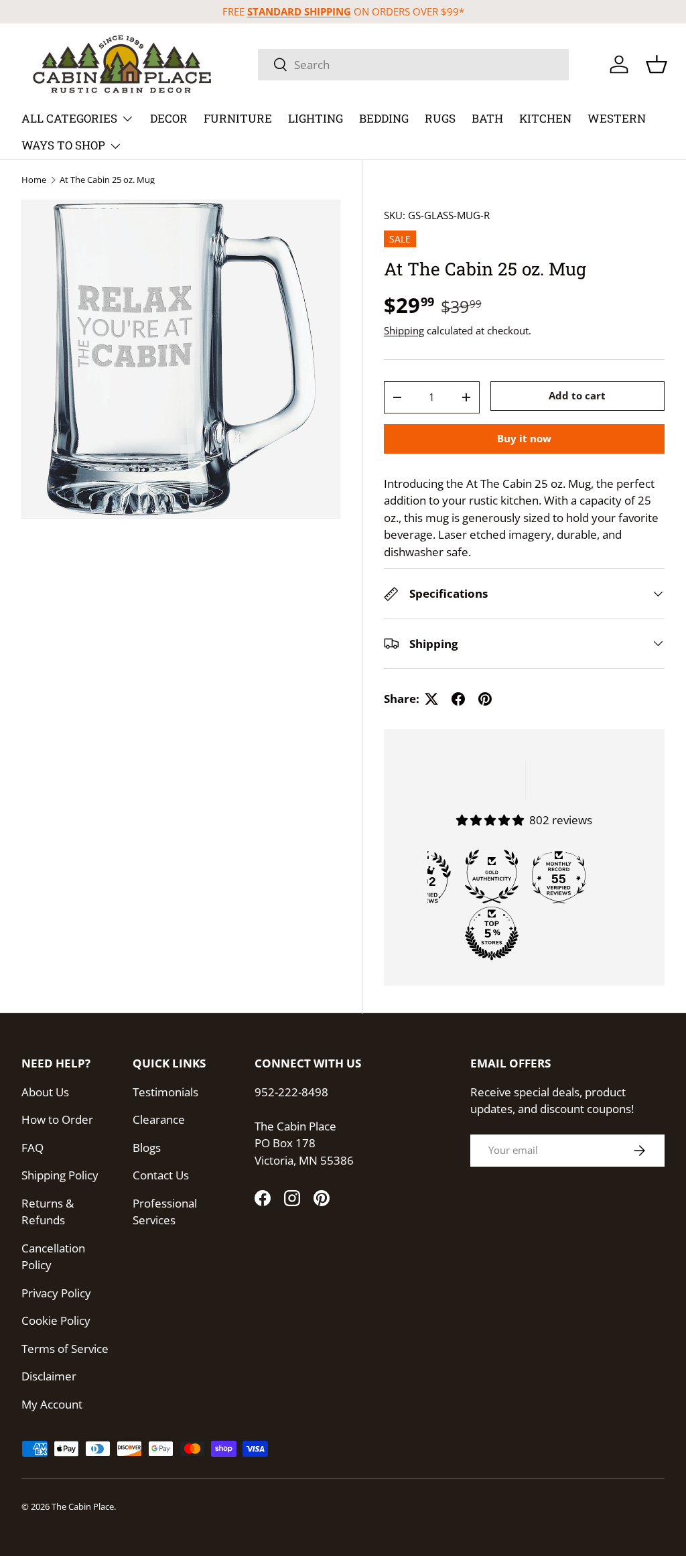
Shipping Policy (59, 1175)
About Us (45, 1092)
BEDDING (384, 118)
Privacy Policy (56, 1293)
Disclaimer (48, 1376)
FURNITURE (238, 118)
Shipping (404, 330)
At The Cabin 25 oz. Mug (107, 180)
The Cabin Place (83, 1506)
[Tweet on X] (431, 699)
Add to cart (577, 395)
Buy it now (524, 438)
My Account (51, 1404)
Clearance (159, 1119)
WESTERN (617, 118)
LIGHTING (315, 118)
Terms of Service (65, 1348)
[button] (656, 64)
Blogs (147, 1147)
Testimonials (165, 1092)
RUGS (440, 118)
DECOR (169, 118)
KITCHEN (545, 118)
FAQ (32, 1147)
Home (33, 180)
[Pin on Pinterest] (485, 699)
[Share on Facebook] (458, 699)
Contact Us (161, 1175)
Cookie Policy (55, 1320)
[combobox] (413, 64)
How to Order (57, 1119)
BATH (487, 118)
